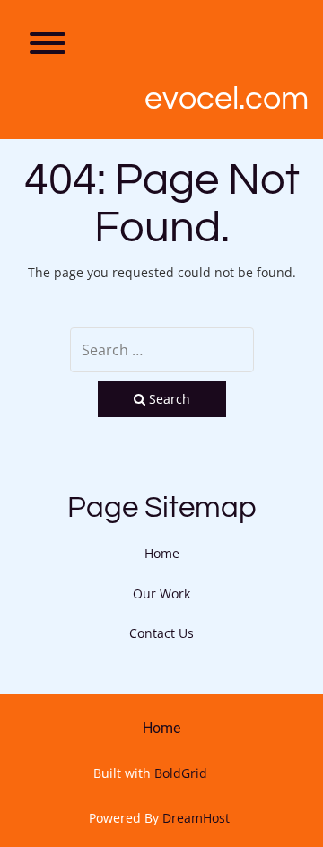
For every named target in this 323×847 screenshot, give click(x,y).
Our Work (161, 593)
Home (161, 553)
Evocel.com (226, 99)
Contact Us (161, 633)
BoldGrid (180, 773)
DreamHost (196, 817)
